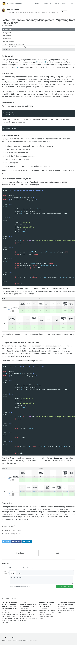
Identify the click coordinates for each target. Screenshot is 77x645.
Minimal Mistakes (32, 640)
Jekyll (24, 640)
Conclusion (6, 49)
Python (11, 526)
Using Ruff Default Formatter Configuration (17, 47)
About (64, 3)
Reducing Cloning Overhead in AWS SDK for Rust (46, 604)
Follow (64, 12)
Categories (47, 3)
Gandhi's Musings (14, 3)
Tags (57, 3)
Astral (15, 67)
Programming (17, 530)
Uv (37, 62)
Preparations (7, 38)
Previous (20, 553)
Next (57, 553)
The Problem (7, 35)
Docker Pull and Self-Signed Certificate (66, 603)
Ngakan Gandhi (12, 9)
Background (7, 33)
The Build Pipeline (8, 41)
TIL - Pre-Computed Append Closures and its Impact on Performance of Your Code (10, 606)
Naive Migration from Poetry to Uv (14, 44)
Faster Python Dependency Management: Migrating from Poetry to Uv (38, 21)
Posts (37, 3)
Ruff (44, 62)
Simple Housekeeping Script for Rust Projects (29, 604)
